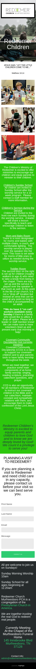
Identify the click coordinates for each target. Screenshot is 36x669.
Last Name (6, 514)
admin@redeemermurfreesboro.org (18, 658)
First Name (6, 504)
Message (5, 536)
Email (4, 525)
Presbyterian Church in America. (15, 607)
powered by (18, 665)
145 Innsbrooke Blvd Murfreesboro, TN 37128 (18, 643)
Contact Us (18, 554)
